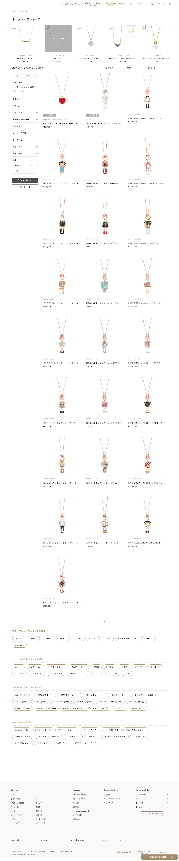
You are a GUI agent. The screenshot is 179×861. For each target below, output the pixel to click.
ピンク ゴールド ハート (115, 736)
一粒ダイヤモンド (56, 666)
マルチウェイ (57, 673)
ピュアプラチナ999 (128, 638)
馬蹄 (97, 666)
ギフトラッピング (78, 799)
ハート (19, 666)
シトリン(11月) (137, 701)
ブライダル (21, 91)
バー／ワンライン (79, 673)
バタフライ (37, 673)
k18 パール (63, 743)
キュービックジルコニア (75, 708)
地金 (128, 673)
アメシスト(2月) (46, 695)
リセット (27, 187)
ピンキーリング (16, 815)
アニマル (20, 673)
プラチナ (149, 638)
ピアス (13, 819)
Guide (139, 4)
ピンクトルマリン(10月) (111, 701)
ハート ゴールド (23, 736)
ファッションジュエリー (27, 87)
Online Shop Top (16, 851)
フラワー (140, 666)
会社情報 (107, 795)
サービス (75, 803)
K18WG (49, 638)
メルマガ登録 (153, 814)
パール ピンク (73, 736)
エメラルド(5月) (119, 695)
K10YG (64, 638)
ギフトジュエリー (42, 819)
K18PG (34, 638)
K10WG (93, 638)
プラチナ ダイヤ (43, 730)
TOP (14, 11)
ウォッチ (39, 803)
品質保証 (75, 807)
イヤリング (15, 823)
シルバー (20, 645)
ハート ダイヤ (90, 730)
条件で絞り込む (27, 180)
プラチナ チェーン (67, 730)
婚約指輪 (39, 811)
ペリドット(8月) (61, 701)
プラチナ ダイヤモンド (86, 743)
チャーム (39, 799)
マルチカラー (139, 708)
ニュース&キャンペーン (112, 799)
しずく (125, 666)
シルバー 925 (22, 730)
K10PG (78, 638)
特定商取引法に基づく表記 (36, 851)
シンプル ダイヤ (23, 743)
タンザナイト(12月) (47, 708)
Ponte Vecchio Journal (80, 811)
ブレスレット (40, 795)
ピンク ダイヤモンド (136, 730)
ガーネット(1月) (23, 695)
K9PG (108, 638)
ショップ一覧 (108, 803)
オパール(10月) (101, 708)
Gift (131, 4)
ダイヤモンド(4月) (95, 695)
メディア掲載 (40, 823)
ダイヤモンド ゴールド (49, 736)
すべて (13, 795)
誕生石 (38, 807)
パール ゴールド (112, 730)
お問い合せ (76, 819)
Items (122, 4)
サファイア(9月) (84, 701)
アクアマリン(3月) (70, 695)
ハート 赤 (92, 736)
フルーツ (156, 666)
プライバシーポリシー (65, 851)
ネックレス (23, 11)
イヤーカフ (15, 827)
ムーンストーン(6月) (144, 695)
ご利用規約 (51, 851)
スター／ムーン (80, 666)
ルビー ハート (140, 736)
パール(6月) (21, 701)
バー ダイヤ (44, 743)
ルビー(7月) (40, 701)
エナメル (99, 673)
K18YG (19, 638)
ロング (114, 673)
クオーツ (120, 708)
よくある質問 (77, 815)
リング (13, 811)
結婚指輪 (39, 815)
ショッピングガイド (79, 795)
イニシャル (35, 666)
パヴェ (110, 666)
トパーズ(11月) (23, 708)
